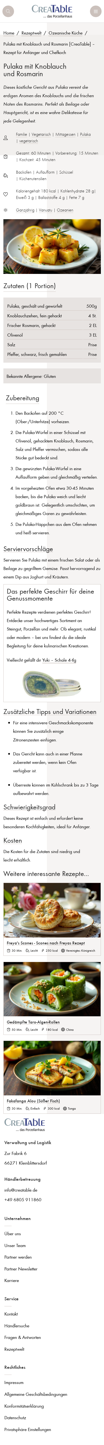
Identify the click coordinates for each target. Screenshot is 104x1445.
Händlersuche (16, 1326)
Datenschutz (15, 1417)
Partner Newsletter (20, 1269)
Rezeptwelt (31, 33)
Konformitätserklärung (24, 1406)
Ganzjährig (25, 210)
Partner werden (18, 1257)
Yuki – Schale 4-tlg (59, 660)
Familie (21, 134)
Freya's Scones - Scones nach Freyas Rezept (46, 943)
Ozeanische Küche (65, 33)
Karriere (11, 1280)
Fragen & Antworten (22, 1337)
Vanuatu (45, 210)
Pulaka (85, 134)
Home (8, 33)
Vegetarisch (41, 134)
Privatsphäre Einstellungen (27, 1429)
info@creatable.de (20, 1190)
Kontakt (11, 1314)
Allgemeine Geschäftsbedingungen (35, 1394)
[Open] (8, 11)
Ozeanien (65, 210)
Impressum (13, 1382)
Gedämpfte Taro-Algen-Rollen (33, 1022)
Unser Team (15, 1245)
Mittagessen (65, 134)
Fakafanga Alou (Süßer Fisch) (33, 1101)
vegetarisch (28, 140)
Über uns (12, 1233)
